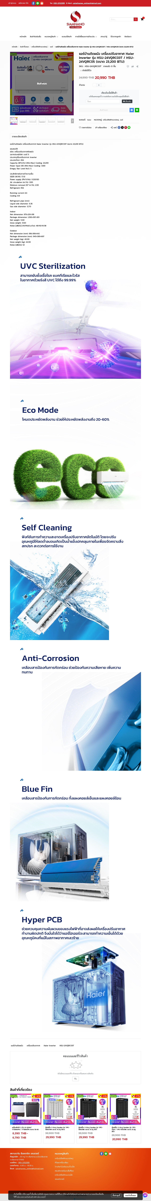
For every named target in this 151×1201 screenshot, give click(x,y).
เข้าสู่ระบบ (12, 3)
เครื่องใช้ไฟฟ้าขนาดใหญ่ (39, 47)
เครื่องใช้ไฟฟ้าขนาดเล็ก (64, 1174)
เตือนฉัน (128, 101)
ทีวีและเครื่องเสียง (61, 1162)
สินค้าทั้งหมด (24, 47)
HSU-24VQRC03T (67, 1045)
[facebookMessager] (145, 1195)
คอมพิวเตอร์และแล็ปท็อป (64, 1170)
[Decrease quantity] (94, 85)
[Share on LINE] (129, 127)
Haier (89, 120)
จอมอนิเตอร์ (59, 1179)
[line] (38, 3)
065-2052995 (59, 3)
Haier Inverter (50, 1045)
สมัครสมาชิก (24, 3)
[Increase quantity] (103, 85)
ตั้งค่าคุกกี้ (116, 1195)
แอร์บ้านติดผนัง (17, 1045)
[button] (123, 19)
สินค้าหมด (104, 110)
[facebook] (33, 3)
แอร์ (51, 47)
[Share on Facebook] (119, 127)
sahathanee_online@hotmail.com (87, 3)
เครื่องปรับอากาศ (33, 1045)
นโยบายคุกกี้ (41, 1197)
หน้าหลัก (14, 47)
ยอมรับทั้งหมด (130, 1195)
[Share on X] (122, 127)
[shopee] (42, 3)
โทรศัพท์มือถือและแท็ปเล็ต (65, 1166)
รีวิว (75, 1079)
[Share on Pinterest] (125, 127)
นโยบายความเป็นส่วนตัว (25, 1197)
